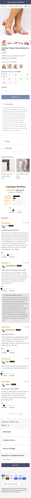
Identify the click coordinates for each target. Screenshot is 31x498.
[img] (5, 223)
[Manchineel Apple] (21, 66)
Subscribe (15, 465)
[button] (8, 196)
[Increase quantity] (9, 91)
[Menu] (2, 6)
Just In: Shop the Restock (15, 2)
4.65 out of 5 (20, 190)
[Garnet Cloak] (15, 66)
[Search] (6, 6)
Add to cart (15, 97)
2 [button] (13, 414)
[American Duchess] (15, 6)
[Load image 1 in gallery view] (15, 23)
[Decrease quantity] (3, 91)
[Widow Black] (4, 66)
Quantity (4, 87)
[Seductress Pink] (9, 66)
